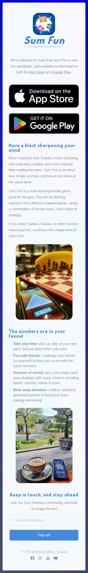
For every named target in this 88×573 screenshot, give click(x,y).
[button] (32, 558)
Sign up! (44, 535)
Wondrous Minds (43, 551)
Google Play (61, 72)
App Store (37, 72)
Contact (62, 551)
